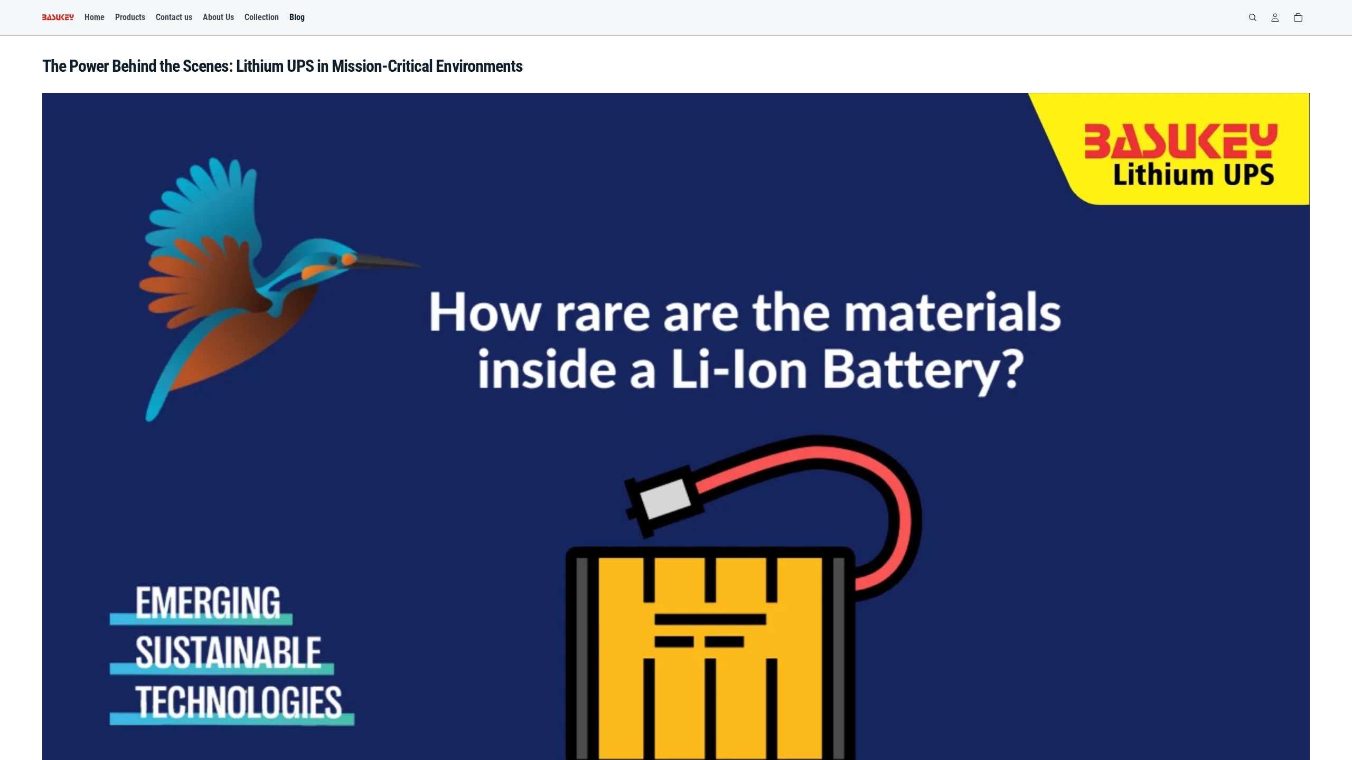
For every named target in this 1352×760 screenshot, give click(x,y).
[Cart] (1298, 17)
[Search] (1252, 17)
